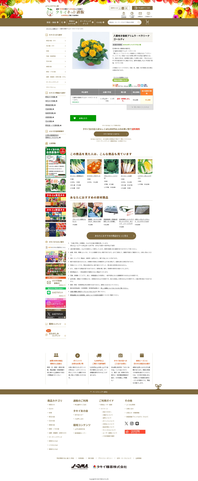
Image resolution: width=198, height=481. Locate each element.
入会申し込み (79, 419)
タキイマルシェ (51, 87)
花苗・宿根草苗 (51, 56)
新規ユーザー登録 (106, 405)
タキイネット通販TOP (52, 29)
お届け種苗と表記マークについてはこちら (83, 292)
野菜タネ (52, 405)
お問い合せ (130, 409)
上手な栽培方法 (80, 429)
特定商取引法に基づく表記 (65, 458)
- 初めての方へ (106, 412)
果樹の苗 (49, 67)
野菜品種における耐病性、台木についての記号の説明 (86, 295)
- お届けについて (107, 415)
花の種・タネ (50, 46)
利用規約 (81, 458)
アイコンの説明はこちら (120, 77)
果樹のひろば (53, 449)
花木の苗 (49, 61)
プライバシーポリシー (105, 458)
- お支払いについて (108, 424)
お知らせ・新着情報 (132, 413)
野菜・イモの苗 (51, 72)
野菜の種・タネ (51, 41)
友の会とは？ (79, 415)
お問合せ (140, 16)
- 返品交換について (108, 427)
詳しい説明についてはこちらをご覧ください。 (115, 288)
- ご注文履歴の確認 (108, 436)
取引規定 (91, 458)
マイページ (104, 409)
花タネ (51, 409)
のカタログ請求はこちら (56, 247)
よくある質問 (130, 405)
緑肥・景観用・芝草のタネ (57, 433)
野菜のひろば (53, 441)
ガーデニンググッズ (52, 82)
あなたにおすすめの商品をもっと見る (111, 235)
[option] (78, 174)
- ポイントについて (108, 421)
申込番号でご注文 (80, 405)
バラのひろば (53, 445)
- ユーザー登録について (109, 433)
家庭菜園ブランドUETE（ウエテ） (137, 417)
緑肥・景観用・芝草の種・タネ (55, 77)
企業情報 (138, 458)
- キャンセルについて (109, 430)
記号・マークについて (124, 458)
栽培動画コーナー (80, 433)
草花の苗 (52, 417)
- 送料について (106, 418)
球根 (47, 51)
